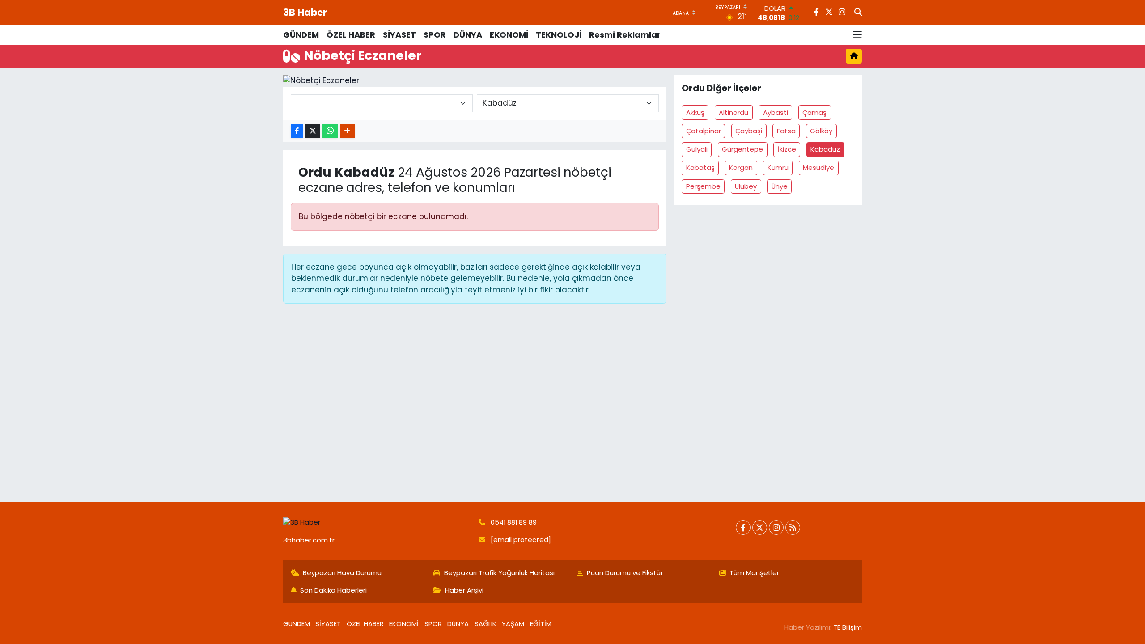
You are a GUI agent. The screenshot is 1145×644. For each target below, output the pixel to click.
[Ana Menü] (857, 35)
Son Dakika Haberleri (333, 590)
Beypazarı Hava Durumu (342, 572)
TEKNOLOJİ (558, 34)
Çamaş (814, 112)
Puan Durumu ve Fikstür (625, 572)
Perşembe (703, 186)
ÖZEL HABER (351, 34)
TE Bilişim (847, 627)
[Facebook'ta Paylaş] (297, 131)
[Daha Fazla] (347, 131)
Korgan (741, 167)
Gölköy (821, 131)
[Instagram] (776, 527)
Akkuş (695, 112)
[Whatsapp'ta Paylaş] (330, 131)
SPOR (435, 34)
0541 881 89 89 (514, 522)
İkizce (787, 149)
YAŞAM (513, 623)
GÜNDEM (301, 34)
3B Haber (305, 12)
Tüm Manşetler (754, 572)
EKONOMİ (509, 34)
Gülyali (697, 149)
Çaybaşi (748, 131)
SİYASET (399, 34)
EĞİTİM (540, 623)
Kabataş (700, 167)
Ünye (780, 186)
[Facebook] (743, 527)
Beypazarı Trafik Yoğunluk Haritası (499, 572)
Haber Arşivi (464, 590)
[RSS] (792, 527)
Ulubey (746, 186)
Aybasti (775, 112)
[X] (759, 527)
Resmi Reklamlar (625, 34)
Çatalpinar (703, 131)
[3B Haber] (377, 522)
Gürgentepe (742, 149)
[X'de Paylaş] (312, 131)
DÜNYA (468, 34)
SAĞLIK (485, 623)
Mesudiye (818, 167)
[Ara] (858, 12)
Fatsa (786, 131)
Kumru (778, 167)
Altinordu (733, 112)
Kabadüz (825, 149)
